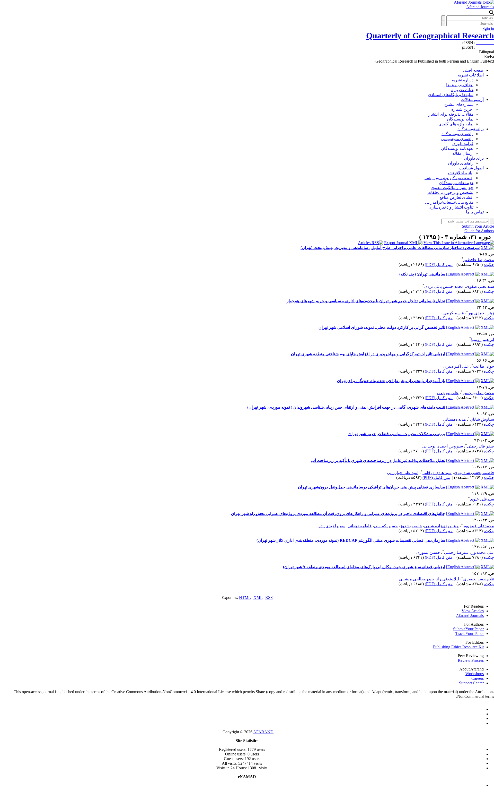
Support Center (471, 683)
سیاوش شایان (482, 419)
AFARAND (263, 732)
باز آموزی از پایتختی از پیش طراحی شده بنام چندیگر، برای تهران (391, 380)
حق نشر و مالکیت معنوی (452, 187)
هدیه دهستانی (454, 419)
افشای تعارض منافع (456, 197)
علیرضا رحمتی (456, 552)
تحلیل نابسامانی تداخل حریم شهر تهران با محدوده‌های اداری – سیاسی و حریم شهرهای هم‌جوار (366, 301)
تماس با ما (475, 212)
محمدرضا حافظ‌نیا (478, 259)
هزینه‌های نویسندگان (456, 182)
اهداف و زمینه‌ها (459, 85)
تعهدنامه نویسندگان (457, 148)
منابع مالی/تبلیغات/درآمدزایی (449, 202)
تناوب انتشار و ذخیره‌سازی (450, 207)
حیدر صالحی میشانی (416, 579)
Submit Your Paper (468, 629)
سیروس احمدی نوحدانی (442, 446)
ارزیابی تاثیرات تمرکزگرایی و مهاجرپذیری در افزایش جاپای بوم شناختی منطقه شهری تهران (368, 354)
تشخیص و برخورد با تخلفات (450, 192)
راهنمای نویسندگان (457, 134)
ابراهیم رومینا (482, 339)
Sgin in (488, 28)
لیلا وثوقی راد (447, 579)
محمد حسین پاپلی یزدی (444, 286)
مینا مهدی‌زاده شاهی (441, 526)
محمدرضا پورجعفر (478, 393)
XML (257, 597)
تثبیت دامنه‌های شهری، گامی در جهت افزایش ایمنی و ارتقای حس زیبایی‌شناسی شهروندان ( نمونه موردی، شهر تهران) (346, 407)
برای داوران (474, 158)
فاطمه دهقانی (360, 526)
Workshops (474, 674)
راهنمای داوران (460, 163)
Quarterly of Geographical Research (430, 35)
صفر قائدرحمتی (480, 446)
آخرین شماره (462, 109)
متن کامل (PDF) (439, 264)
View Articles (473, 611)
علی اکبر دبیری (456, 366)
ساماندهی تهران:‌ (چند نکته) (422, 274)
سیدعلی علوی (482, 499)
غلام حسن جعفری (478, 579)
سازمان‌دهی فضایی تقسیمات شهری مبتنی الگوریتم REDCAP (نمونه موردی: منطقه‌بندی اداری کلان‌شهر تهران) (351, 540)
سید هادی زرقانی (437, 472)
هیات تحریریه (462, 90)
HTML (245, 597)
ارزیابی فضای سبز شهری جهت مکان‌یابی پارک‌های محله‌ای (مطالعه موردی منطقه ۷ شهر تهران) (364, 567)
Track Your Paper (469, 633)
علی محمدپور (482, 552)
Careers (477, 678)
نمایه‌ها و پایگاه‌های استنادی (450, 94)
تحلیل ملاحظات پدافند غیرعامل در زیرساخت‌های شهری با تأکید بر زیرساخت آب (378, 460)
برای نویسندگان (470, 129)
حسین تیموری (428, 552)
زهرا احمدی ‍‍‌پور (481, 313)
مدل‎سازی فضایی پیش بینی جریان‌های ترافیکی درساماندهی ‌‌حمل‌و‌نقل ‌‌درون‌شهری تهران (371, 487)
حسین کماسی (386, 526)
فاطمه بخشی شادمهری (474, 472)
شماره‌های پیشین (458, 104)
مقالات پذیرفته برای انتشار (450, 114)
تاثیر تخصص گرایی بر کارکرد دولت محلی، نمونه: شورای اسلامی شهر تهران (382, 327)
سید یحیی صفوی (480, 286)
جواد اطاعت (483, 366)
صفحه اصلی (473, 70)
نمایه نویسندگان (460, 119)
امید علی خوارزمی (402, 472)
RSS (269, 597)
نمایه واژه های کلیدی (455, 124)
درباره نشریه (462, 80)
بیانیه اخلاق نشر (460, 173)
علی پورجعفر (447, 393)
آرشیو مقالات (472, 99)
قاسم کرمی (453, 313)
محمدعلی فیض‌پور (478, 526)
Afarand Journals (480, 7)
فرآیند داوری (462, 143)
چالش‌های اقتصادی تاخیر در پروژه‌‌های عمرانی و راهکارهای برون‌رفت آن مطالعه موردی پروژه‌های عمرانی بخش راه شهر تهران (338, 513)
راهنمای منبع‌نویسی (457, 138)
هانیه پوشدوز (411, 526)
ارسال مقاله (462, 153)
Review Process (471, 660)
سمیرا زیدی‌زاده (332, 526)
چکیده (489, 264)
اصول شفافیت (471, 168)
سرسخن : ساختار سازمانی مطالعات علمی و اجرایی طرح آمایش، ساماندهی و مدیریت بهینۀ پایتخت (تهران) (390, 247)
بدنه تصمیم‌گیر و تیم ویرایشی (449, 178)
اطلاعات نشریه (471, 75)
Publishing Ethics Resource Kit (458, 647)
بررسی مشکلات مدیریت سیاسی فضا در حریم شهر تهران (396, 434)
